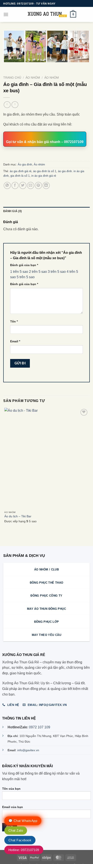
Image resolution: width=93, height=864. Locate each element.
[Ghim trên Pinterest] (38, 185)
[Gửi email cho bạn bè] (30, 185)
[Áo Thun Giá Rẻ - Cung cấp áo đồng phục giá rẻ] (46, 14)
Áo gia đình (25, 164)
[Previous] (7, 66)
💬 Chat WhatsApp (22, 821)
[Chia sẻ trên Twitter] (22, 185)
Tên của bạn (11, 788)
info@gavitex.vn (28, 750)
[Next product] (7, 104)
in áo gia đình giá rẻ (43, 175)
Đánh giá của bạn (24, 265)
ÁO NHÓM (33, 77)
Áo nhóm (51, 77)
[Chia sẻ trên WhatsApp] (7, 185)
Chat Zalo (15, 830)
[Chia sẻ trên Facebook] (15, 185)
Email (15, 341)
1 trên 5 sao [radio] (19, 271)
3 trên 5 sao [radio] (57, 271)
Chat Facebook (19, 840)
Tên (14, 321)
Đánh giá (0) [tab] (12, 211)
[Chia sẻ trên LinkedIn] (46, 185)
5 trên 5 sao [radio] (26, 277)
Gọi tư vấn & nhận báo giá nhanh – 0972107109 (44, 142)
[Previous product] (14, 104)
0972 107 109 (39, 727)
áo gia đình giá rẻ (20, 171)
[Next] (19, 66)
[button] (5, 14)
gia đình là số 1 (20, 175)
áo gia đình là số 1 (44, 171)
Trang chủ (12, 77)
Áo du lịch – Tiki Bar (17, 516)
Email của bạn (12, 807)
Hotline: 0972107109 (23, 850)
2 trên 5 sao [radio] (38, 271)
